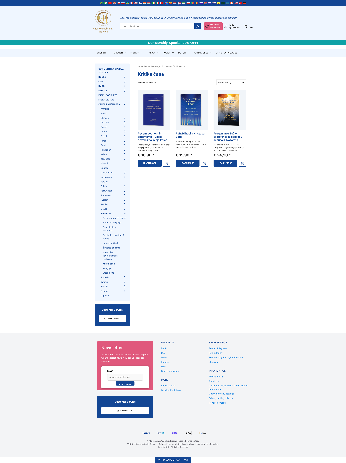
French (134, 52)
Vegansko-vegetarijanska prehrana (110, 255)
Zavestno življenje (112, 222)
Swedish (105, 286)
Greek (104, 145)
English (101, 52)
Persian (104, 181)
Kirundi (104, 163)
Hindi (103, 140)
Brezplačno (108, 272)
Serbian (104, 204)
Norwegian (106, 177)
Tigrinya (105, 295)
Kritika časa (109, 263)
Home (141, 66)
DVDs (101, 86)
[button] (166, 163)
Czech (104, 127)
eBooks (102, 90)
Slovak (104, 208)
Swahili (104, 282)
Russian (104, 199)
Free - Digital (106, 99)
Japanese (105, 158)
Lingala (104, 168)
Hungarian (106, 149)
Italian (151, 52)
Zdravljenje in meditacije (109, 229)
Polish (167, 52)
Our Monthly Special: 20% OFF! (173, 43)
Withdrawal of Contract (173, 459)
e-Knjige (107, 268)
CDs (100, 81)
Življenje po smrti (111, 247)
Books (102, 77)
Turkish (104, 291)
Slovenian (167, 66)
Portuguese (201, 52)
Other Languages (226, 52)
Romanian (106, 195)
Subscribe (125, 385)
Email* (110, 371)
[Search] (197, 26)
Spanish (118, 52)
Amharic (105, 108)
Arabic (104, 113)
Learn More (149, 163)
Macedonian (107, 172)
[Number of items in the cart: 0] (245, 26)
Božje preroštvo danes (114, 218)
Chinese (105, 118)
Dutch (182, 52)
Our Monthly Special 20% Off (111, 71)
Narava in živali (110, 243)
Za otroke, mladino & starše (113, 237)
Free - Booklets (107, 95)
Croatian (105, 122)
